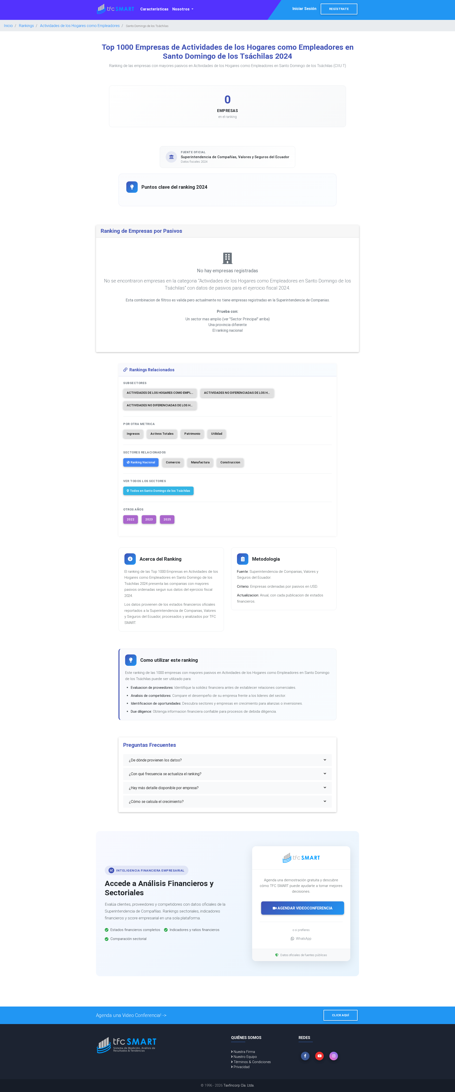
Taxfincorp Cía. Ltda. (238, 1085)
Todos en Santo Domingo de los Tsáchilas (160, 491)
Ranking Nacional (143, 462)
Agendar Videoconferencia (304, 908)
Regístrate (339, 9)
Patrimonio (192, 434)
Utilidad (216, 434)
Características (154, 9)
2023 (149, 519)
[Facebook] (305, 1056)
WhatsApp (303, 938)
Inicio (8, 25)
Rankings (26, 25)
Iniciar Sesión (304, 8)
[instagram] (333, 1056)
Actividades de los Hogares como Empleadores (80, 25)
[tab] (227, 760)
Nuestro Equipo (245, 1057)
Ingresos (133, 434)
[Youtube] (319, 1056)
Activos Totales (161, 434)
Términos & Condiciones (252, 1062)
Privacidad (241, 1067)
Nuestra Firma (244, 1052)
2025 (167, 519)
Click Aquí (340, 1015)
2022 (130, 519)
